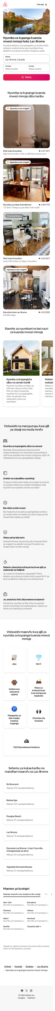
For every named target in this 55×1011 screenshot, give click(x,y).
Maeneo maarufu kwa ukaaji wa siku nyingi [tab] (21, 894)
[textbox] (14, 69)
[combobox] (26, 59)
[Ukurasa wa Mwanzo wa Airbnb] (5, 4)
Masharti (31, 998)
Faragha (21, 998)
